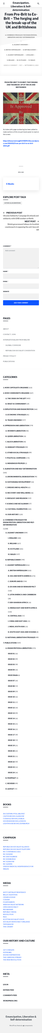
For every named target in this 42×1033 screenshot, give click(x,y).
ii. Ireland (10, 60)
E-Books (10, 184)
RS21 (5, 917)
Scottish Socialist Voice (13, 919)
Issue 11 (11, 702)
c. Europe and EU (15, 581)
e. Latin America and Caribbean (22, 594)
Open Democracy (10, 907)
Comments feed (10, 995)
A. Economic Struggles (16, 415)
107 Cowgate (8, 950)
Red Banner (8, 909)
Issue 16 (11, 729)
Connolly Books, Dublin (13, 818)
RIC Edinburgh (9, 859)
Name (5, 271)
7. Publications (10, 643)
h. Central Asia (15, 616)
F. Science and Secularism (17, 504)
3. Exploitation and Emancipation (18, 409)
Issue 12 (11, 708)
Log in (5, 984)
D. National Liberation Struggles (20, 637)
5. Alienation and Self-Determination (20, 469)
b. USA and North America (19, 576)
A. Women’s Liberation (15, 431)
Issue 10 (11, 697)
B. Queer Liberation (14, 436)
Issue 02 (11, 659)
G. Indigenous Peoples (15, 463)
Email (5, 281)
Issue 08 (11, 686)
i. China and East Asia (17, 621)
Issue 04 (11, 670)
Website (6, 291)
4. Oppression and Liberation (16, 425)
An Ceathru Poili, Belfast (14, 814)
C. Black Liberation (14, 442)
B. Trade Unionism (14, 420)
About (6, 329)
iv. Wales (31, 60)
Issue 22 (11, 762)
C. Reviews (10, 783)
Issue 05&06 (13, 675)
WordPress (13, 1025)
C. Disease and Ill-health (16, 487)
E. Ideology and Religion (16, 498)
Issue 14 (11, 718)
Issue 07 (11, 681)
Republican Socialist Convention (20, 350)
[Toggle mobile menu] (4, 3)
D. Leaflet (10, 789)
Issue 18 (11, 740)
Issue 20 (11, 751)
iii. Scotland (21, 60)
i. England (30, 55)
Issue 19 (11, 745)
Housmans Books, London (14, 821)
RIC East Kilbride (10, 856)
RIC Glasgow (8, 861)
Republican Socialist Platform (16, 849)
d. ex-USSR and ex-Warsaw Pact (22, 587)
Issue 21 (11, 756)
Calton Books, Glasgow (13, 816)
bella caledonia (10, 895)
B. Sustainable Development (18, 482)
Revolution (8, 914)
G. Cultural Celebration (16, 509)
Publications (9, 361)
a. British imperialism (12, 50)
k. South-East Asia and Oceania (22, 632)
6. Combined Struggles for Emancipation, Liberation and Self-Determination (21, 36)
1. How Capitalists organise (15, 388)
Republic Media (9, 912)
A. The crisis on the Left (16, 398)
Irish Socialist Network (13, 904)
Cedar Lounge (9, 897)
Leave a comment (10, 66)
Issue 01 (11, 654)
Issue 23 (11, 767)
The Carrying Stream (12, 957)
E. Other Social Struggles (17, 452)
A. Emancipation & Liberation (19, 648)
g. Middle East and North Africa (22, 608)
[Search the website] (38, 3)
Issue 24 (11, 772)
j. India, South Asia (16, 626)
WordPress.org (10, 1001)
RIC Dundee (8, 854)
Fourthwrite (9, 902)
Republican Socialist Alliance (16, 847)
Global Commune (13, 345)
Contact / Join (9, 334)
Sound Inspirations (11, 955)
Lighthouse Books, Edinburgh (16, 823)
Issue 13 (11, 713)
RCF (20, 65)
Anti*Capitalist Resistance (14, 892)
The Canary (8, 927)
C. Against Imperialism (14, 55)
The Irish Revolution (12, 960)
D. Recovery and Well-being (18, 493)
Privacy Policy (9, 356)
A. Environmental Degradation (20, 477)
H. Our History (12, 514)
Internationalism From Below (16, 340)
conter (6, 900)
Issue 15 (11, 724)
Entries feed (8, 990)
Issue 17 (11, 735)
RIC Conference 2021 (12, 852)
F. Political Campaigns (15, 458)
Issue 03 (11, 664)
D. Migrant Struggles (15, 447)
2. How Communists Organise (16, 393)
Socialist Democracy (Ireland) (16, 922)
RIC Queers (7, 864)
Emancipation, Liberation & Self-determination (21, 6)
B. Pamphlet (11, 778)
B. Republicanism (29, 50)
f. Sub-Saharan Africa (18, 602)
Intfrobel (7, 952)
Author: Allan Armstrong (12, 203)
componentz (28, 1025)
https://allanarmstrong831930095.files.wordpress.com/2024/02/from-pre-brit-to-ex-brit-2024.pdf (21, 143)
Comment (7, 246)
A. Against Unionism (20, 44)
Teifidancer (8, 924)
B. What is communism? (16, 404)
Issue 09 (11, 691)
